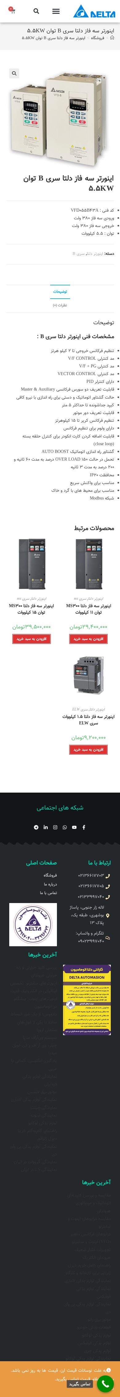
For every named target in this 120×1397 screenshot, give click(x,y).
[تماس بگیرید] (105, 1383)
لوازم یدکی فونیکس (94, 1343)
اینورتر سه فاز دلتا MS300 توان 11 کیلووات (88, 609)
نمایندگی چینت (43, 1108)
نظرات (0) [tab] (60, 305)
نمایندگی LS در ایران (39, 1170)
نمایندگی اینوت (44, 1115)
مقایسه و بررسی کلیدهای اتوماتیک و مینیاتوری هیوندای (89, 1203)
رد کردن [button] (107, 1388)
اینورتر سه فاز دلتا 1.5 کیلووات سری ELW (88, 720)
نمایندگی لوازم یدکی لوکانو (88, 1358)
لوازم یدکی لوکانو (42, 1123)
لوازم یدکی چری (97, 1351)
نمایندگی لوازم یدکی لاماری (34, 1099)
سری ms (80, 599)
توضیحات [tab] (60, 292)
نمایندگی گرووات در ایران (35, 1162)
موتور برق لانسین (42, 1092)
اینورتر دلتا (95, 254)
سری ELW (80, 709)
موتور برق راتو (99, 1319)
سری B (79, 254)
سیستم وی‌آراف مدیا (40, 1037)
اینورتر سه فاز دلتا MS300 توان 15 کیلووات (31, 609)
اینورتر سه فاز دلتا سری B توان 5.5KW (53, 38)
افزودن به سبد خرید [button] (88, 639)
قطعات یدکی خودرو (94, 1327)
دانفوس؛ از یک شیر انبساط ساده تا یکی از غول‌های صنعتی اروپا (34, 1022)
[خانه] (112, 38)
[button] (56, 11)
